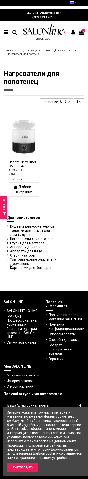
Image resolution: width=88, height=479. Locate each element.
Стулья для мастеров (27, 243)
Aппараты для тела (25, 247)
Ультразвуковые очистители (33, 259)
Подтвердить (22, 467)
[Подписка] (79, 405)
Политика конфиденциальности (66, 327)
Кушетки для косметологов (32, 226)
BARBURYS (15, 169)
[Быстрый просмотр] (30, 157)
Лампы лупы (20, 235)
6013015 (14, 174)
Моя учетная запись (23, 375)
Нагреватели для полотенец (33, 239)
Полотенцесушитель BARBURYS (23, 164)
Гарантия (56, 359)
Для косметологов (23, 218)
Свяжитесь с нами (21, 342)
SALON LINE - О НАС (22, 311)
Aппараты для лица (26, 251)
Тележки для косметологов (32, 231)
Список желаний (20, 386)
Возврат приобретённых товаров (61, 349)
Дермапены (20, 264)
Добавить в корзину (25, 189)
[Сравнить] (23, 157)
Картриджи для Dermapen (31, 268)
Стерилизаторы (22, 255)
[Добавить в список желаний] (16, 157)
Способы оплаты (62, 334)
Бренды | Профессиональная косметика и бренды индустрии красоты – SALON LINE (22, 326)
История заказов (20, 381)
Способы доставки (64, 340)
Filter (4, 204)
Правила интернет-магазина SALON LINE (66, 317)
